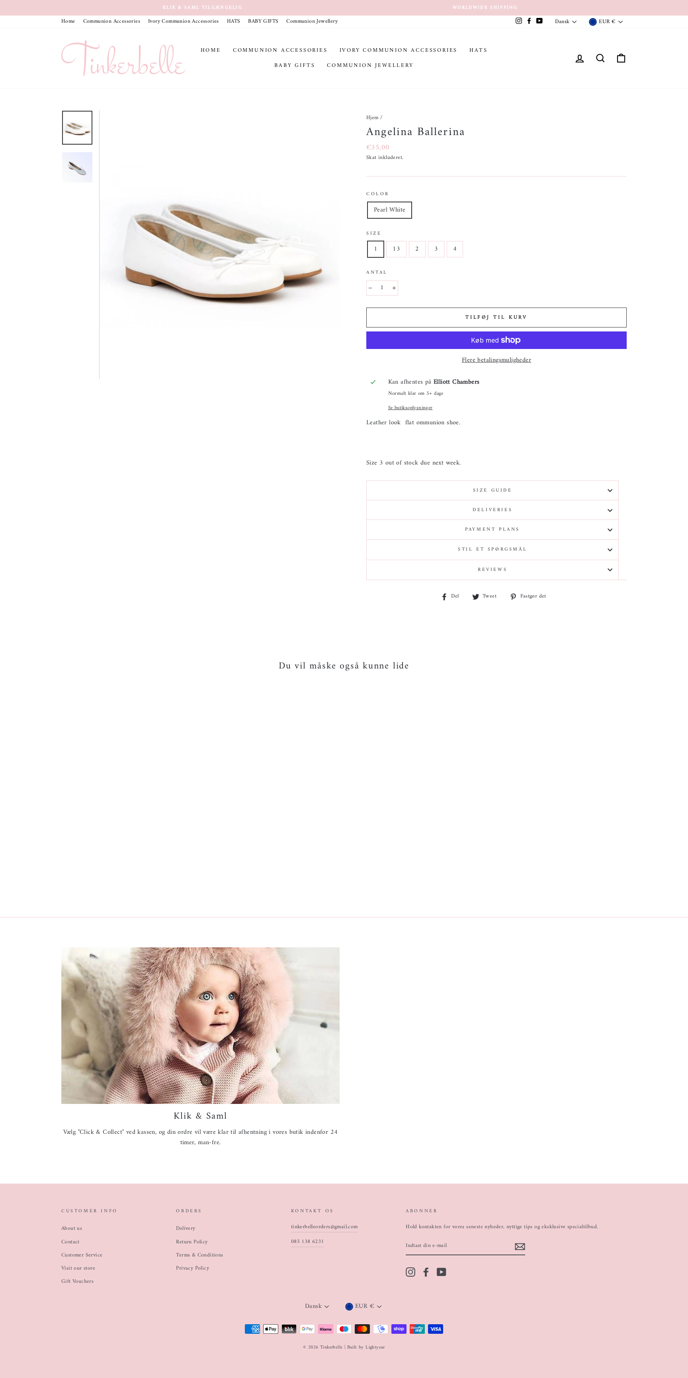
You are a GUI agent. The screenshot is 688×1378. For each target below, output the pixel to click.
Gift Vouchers (77, 1281)
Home (68, 21)
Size (373, 233)
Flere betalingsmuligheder (496, 360)
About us (71, 1228)
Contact (70, 1242)
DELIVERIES (492, 510)
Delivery (185, 1228)
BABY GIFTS (263, 21)
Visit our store (78, 1268)
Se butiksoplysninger (410, 408)
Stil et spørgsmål (492, 549)
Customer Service (81, 1255)
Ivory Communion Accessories (183, 21)
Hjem (372, 118)
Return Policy (191, 1242)
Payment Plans (492, 529)
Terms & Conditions (199, 1255)
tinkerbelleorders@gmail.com (324, 1227)
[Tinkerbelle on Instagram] (410, 1272)
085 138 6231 (307, 1242)
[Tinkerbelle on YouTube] (441, 1272)
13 (396, 249)
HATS (233, 21)
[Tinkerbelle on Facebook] (426, 1272)
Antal (377, 272)
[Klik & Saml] (200, 1025)
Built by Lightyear (366, 1347)
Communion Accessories (111, 21)
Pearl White (389, 210)
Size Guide (492, 490)
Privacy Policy (192, 1268)
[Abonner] (520, 1246)
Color (377, 194)
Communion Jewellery (312, 21)
